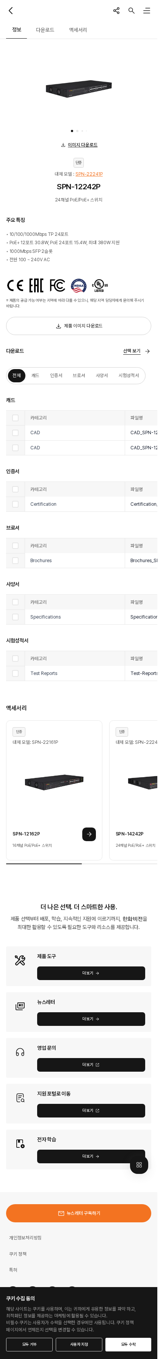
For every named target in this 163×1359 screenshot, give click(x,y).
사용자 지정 (79, 1344)
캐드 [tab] (35, 375)
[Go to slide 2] (77, 131)
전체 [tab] (17, 375)
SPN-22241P (89, 174)
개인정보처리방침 (25, 1238)
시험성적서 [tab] (129, 375)
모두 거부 (29, 1344)
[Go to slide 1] (72, 131)
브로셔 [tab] (79, 375)
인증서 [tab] (56, 375)
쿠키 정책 (18, 1254)
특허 (13, 1270)
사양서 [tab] (102, 375)
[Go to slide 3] (82, 131)
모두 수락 (128, 1344)
